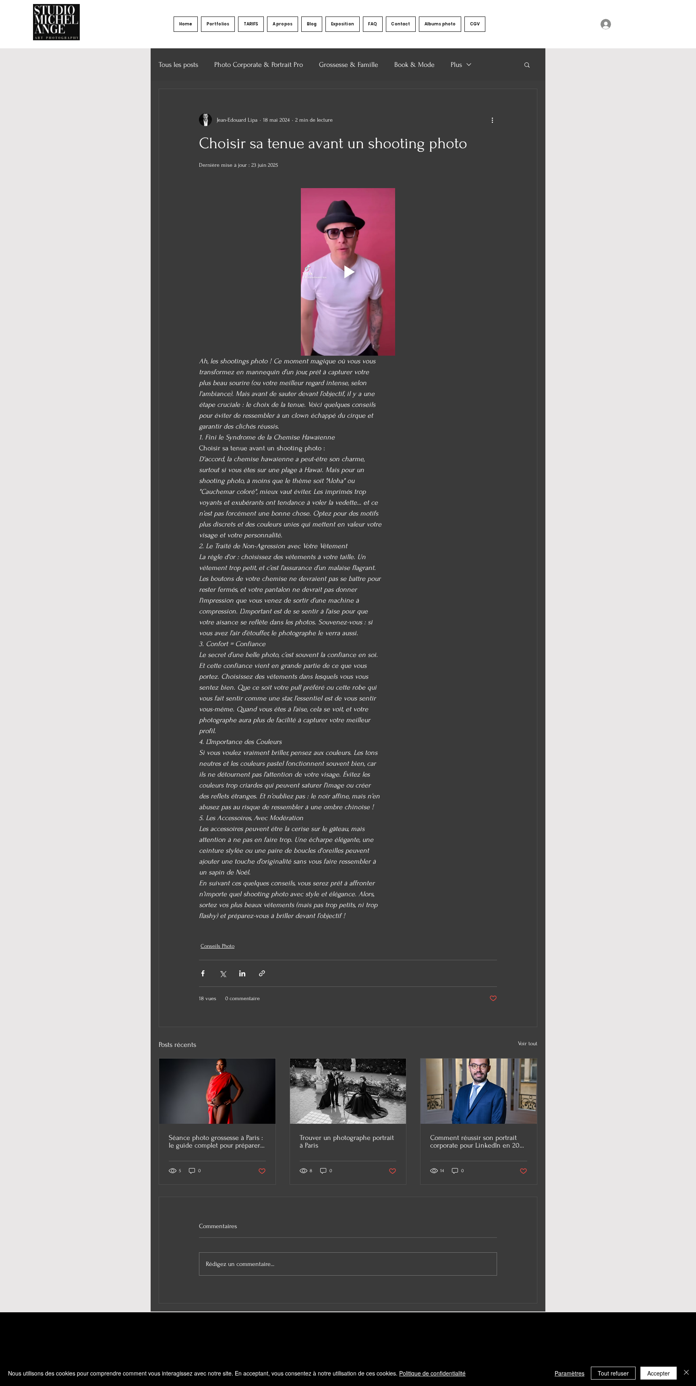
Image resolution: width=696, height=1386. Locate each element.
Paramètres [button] (569, 1373)
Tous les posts (178, 64)
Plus (456, 64)
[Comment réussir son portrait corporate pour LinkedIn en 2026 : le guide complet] (478, 1091)
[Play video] (348, 272)
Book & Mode (414, 64)
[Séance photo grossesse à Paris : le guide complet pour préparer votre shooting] (217, 1091)
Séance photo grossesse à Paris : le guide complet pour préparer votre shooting (216, 1141)
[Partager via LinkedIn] (242, 973)
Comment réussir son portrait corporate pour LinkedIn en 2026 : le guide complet (478, 1141)
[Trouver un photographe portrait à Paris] (348, 1091)
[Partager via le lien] (262, 973)
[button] (218, 24)
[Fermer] (686, 1373)
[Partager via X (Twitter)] (222, 973)
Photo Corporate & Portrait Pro (258, 64)
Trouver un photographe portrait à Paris (347, 1141)
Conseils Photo (217, 946)
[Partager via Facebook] (203, 973)
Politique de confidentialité (432, 1373)
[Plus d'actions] (492, 119)
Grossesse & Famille (348, 64)
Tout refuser (613, 1373)
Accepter (658, 1373)
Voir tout (527, 1043)
